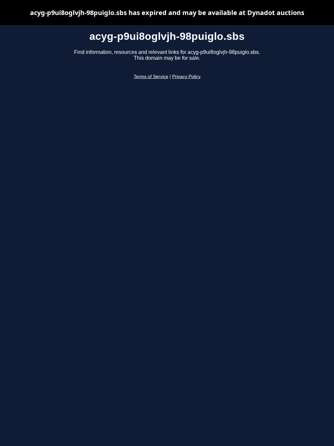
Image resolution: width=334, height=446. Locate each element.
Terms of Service (151, 76)
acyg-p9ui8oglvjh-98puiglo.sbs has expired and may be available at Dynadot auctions (167, 12)
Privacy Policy (186, 76)
